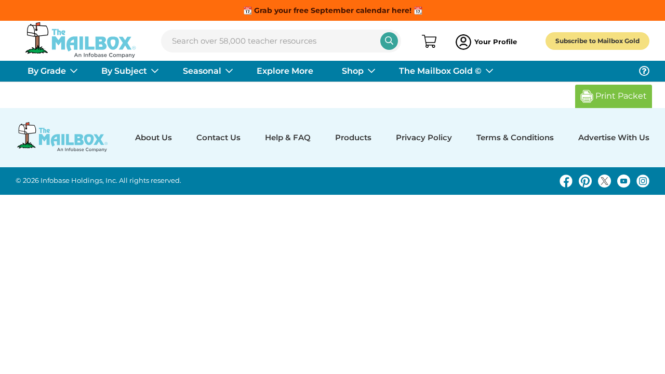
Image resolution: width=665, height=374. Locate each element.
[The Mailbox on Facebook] (566, 181)
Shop (353, 71)
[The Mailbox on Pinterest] (585, 181)
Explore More (285, 71)
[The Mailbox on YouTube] (623, 181)
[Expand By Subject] (154, 71)
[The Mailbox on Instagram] (642, 181)
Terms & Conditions (515, 137)
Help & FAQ (288, 137)
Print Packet (620, 96)
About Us (153, 137)
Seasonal (202, 71)
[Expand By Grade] (73, 71)
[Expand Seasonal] (229, 71)
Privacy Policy (424, 137)
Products (353, 137)
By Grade (47, 71)
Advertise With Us (613, 137)
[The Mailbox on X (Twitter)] (604, 181)
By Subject (124, 71)
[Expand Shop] (371, 71)
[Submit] (389, 41)
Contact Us (218, 137)
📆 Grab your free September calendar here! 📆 (332, 10)
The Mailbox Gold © (440, 71)
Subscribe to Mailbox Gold (597, 41)
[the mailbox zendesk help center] (644, 71)
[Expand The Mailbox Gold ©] (489, 71)
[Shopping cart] (428, 42)
